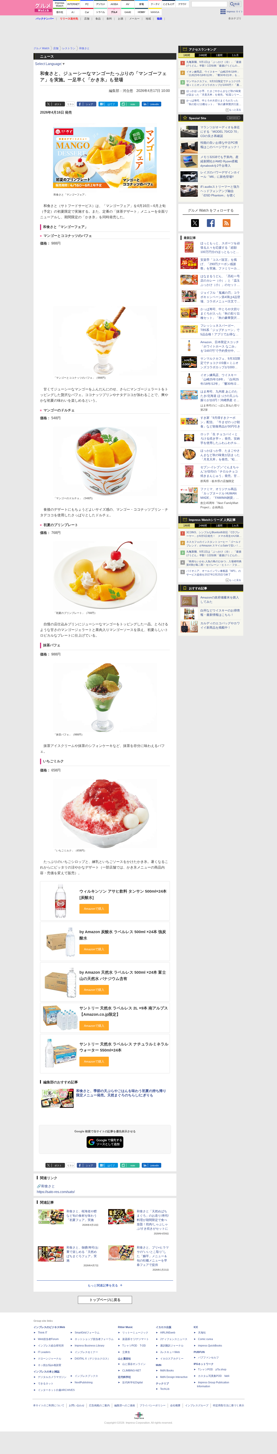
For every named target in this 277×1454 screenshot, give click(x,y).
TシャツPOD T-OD (134, 1345)
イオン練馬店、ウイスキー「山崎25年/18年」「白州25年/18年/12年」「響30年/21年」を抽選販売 (213, 75)
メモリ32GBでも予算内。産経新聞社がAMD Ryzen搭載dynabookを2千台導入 (219, 161)
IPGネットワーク (204, 1364)
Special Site (197, 118)
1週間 (219, 55)
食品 (98, 18)
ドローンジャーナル (49, 1358)
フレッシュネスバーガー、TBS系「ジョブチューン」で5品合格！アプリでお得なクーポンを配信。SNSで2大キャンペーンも (220, 334)
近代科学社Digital (132, 1382)
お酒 (120, 18)
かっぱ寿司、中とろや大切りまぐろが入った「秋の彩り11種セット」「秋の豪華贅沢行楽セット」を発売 (213, 104)
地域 (148, 18)
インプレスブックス (86, 1375)
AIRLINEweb (167, 1332)
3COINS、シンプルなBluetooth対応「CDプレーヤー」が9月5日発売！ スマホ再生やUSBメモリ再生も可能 (214, 536)
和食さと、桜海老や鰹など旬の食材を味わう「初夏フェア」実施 (81, 1215)
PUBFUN (199, 1352)
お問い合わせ (76, 1405)
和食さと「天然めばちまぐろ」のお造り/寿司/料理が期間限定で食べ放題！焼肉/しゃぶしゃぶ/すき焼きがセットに (153, 1219)
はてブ (111, 104)
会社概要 (175, 1405)
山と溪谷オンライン (134, 1364)
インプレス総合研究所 (51, 1345)
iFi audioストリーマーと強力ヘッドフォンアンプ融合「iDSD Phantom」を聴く (219, 191)
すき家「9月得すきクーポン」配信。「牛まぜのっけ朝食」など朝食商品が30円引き (220, 422)
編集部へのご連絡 (124, 1405)
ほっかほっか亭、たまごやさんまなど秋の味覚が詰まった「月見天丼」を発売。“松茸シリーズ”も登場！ (213, 95)
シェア (89, 104)
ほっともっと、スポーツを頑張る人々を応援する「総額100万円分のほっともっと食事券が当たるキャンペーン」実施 (220, 251)
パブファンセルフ (208, 1357)
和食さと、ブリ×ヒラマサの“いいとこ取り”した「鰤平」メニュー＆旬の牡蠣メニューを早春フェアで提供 (153, 1256)
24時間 (203, 55)
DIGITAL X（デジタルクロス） (92, 1358)
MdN (158, 1365)
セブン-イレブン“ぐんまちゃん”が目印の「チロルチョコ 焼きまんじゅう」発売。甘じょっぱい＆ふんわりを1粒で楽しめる (220, 475)
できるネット (45, 1383)
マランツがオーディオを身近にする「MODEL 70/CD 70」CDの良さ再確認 (220, 132)
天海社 (202, 1332)
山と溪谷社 (124, 1358)
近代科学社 (124, 1377)
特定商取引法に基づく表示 (228, 1405)
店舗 (86, 18)
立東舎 (126, 1352)
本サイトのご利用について (48, 1405)
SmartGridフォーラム (87, 1332)
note (132, 104)
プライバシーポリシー (153, 1405)
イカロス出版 (163, 1327)
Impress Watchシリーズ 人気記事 (212, 520)
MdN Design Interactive (174, 1377)
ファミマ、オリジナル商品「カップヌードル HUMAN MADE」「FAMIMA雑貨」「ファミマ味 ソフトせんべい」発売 (219, 497)
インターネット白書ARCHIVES (56, 1390)
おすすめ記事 (198, 588)
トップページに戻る (105, 1300)
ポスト (58, 104)
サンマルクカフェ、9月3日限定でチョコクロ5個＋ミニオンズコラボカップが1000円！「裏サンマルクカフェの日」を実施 (214, 85)
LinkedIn (154, 104)
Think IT (42, 1332)
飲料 (109, 18)
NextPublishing (84, 1382)
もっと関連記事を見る (103, 1285)
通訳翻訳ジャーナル (172, 1345)
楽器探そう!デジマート (135, 1339)
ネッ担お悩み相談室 (49, 1365)
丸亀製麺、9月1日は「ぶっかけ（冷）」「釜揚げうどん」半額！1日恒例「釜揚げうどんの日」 (213, 65)
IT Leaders (44, 1352)
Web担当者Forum (48, 1339)
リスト (70, 104)
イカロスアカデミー (172, 1358)
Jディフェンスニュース (173, 1339)
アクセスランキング (202, 49)
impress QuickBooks (210, 1345)
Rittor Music (125, 1327)
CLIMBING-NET (131, 1370)
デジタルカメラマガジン (52, 1377)
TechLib (164, 1388)
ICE (196, 1327)
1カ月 (235, 55)
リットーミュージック (135, 1332)
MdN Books (167, 1370)
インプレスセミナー (86, 1352)
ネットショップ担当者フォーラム (94, 1339)
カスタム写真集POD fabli (213, 1375)
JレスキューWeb (170, 1352)
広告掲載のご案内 (99, 1405)
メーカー (134, 18)
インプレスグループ (196, 1405)
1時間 (186, 55)
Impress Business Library (89, 1345)
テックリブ (162, 1383)
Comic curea (205, 1339)
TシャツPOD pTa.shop (212, 1369)
